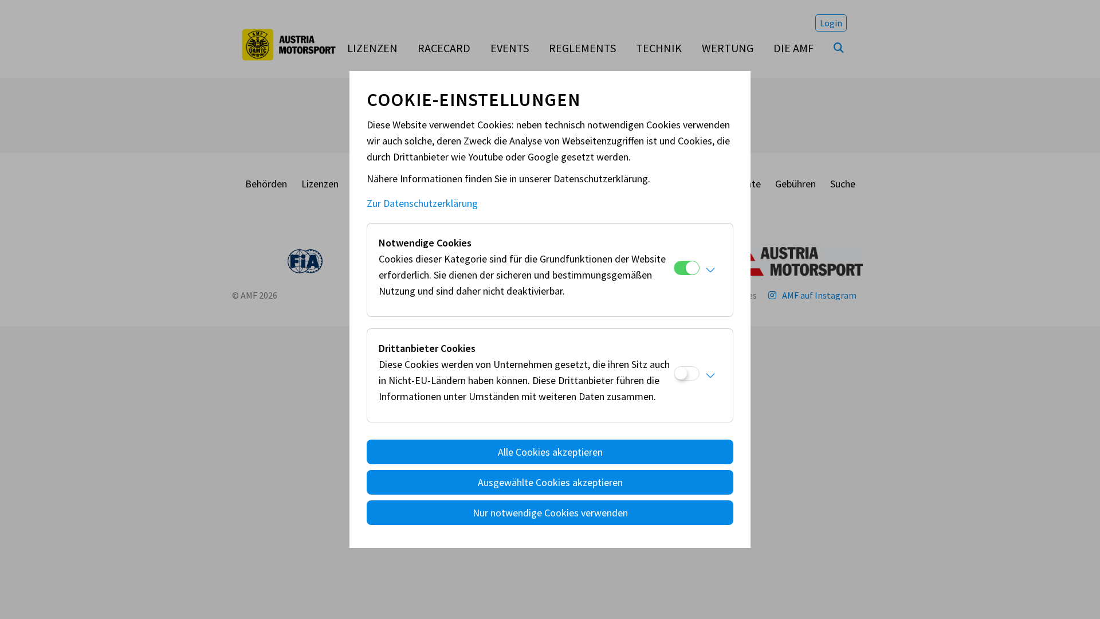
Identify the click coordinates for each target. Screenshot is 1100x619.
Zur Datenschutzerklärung (422, 203)
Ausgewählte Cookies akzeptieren (550, 482)
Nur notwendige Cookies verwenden (550, 512)
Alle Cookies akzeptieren (550, 452)
